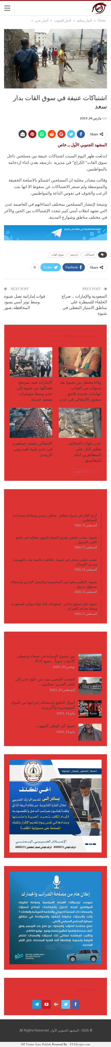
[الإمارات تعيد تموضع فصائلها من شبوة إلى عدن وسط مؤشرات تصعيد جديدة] (31, 362)
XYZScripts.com (80, 1044)
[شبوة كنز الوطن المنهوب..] (90, 732)
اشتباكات (89, 254)
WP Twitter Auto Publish (36, 1044)
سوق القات (57, 254)
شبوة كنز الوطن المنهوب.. (54, 726)
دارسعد (74, 254)
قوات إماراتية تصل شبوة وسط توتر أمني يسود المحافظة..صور (24, 302)
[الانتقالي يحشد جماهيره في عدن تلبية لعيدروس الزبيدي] (31, 423)
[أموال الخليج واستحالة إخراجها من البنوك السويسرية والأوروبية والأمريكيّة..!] (90, 709)
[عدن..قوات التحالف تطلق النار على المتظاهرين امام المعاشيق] (80, 423)
